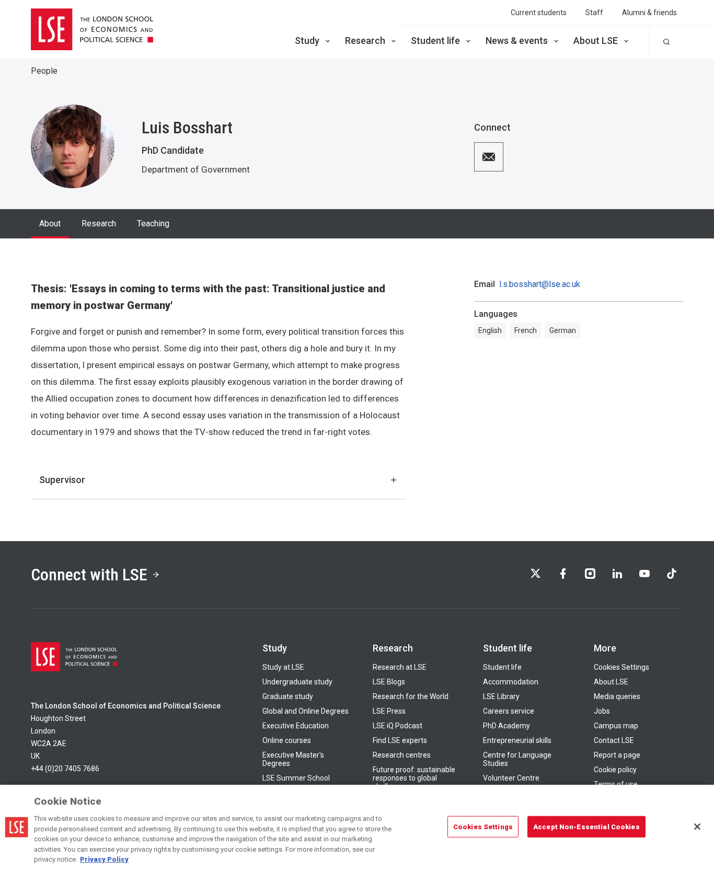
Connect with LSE (89, 575)
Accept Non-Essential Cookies (586, 826)
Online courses (286, 740)
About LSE (595, 40)
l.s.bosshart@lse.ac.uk (539, 284)
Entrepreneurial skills (517, 740)
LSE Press (389, 711)
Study (307, 40)
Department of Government (196, 169)
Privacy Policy (104, 859)
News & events (517, 40)
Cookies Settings (621, 667)
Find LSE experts (400, 740)
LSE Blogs (389, 682)
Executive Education (295, 726)
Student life (435, 40)
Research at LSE (400, 667)
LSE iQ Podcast (397, 726)
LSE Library (501, 696)
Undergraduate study (297, 682)
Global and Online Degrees (305, 711)
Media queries (617, 696)
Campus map (616, 726)
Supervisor (62, 479)
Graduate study (287, 696)
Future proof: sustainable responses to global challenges (414, 778)
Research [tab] (99, 223)
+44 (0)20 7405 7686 (65, 768)
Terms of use (616, 784)
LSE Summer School (296, 778)
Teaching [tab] (153, 223)
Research (365, 40)
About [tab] (50, 223)
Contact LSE (614, 740)
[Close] (697, 826)
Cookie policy (615, 769)
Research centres (402, 755)
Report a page (617, 755)
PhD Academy (506, 726)
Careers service (508, 711)
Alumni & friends (649, 12)
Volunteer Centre (511, 778)
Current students (539, 12)
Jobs (602, 711)
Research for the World (410, 696)
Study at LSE (283, 667)
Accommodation (510, 682)
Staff (594, 12)
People (44, 71)
